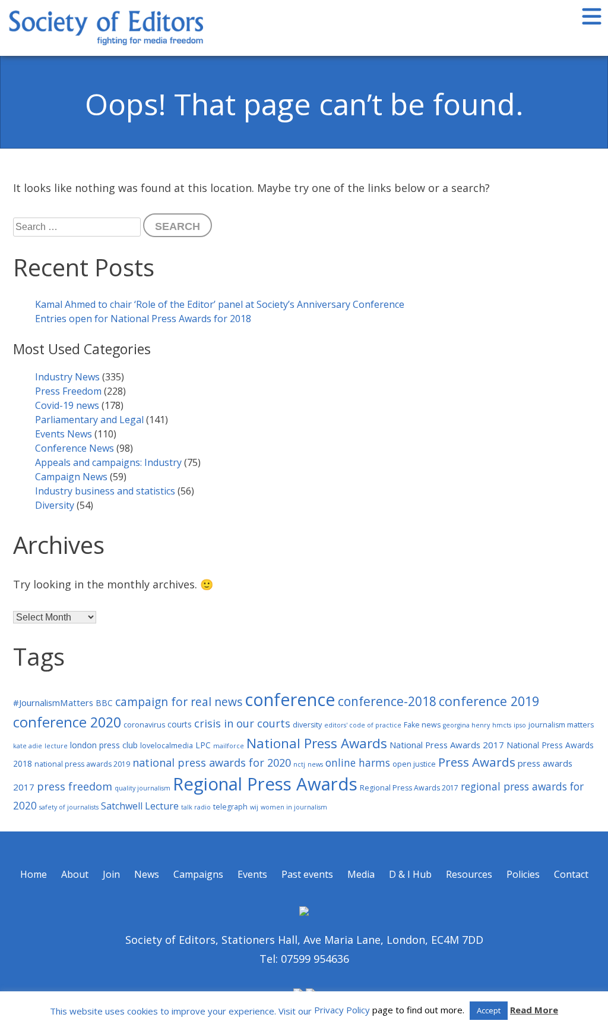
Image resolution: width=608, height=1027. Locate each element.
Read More (534, 1010)
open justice (414, 764)
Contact (571, 874)
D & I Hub (410, 874)
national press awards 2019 (82, 764)
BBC (104, 702)
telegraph (230, 807)
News (146, 874)
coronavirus (144, 725)
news (315, 764)
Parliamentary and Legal (89, 419)
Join (111, 874)
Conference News (74, 448)
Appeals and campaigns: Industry (108, 462)
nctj (299, 764)
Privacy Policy (342, 1010)
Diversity (54, 505)
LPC (203, 745)
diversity (307, 725)
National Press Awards (316, 743)
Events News (63, 433)
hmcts (501, 725)
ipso (520, 725)
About (74, 874)
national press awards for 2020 (211, 762)
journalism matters (561, 725)
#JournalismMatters (53, 702)
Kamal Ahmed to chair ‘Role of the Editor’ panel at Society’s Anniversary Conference (219, 304)
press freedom (74, 786)
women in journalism (294, 807)
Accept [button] (489, 1010)
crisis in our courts (242, 723)
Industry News (67, 376)
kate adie (27, 746)
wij (254, 807)
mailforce (228, 746)
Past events (307, 874)
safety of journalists (69, 807)
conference (290, 699)
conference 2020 (67, 722)
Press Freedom (68, 391)
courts (179, 724)
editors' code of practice (362, 725)
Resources (469, 874)
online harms (357, 762)
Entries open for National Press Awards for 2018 (143, 318)
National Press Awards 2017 (447, 745)
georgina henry (466, 725)
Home (33, 874)
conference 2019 (489, 701)
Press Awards (476, 762)
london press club (104, 745)
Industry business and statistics (105, 490)
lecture (56, 746)
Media (361, 874)
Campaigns (198, 874)
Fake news (422, 725)
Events (252, 874)
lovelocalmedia (166, 746)
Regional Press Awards (265, 784)
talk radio (196, 807)
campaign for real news (178, 702)
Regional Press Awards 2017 (409, 788)
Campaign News (71, 476)
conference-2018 (387, 701)
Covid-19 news (67, 405)
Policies (523, 874)
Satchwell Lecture (140, 805)
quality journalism (142, 788)
